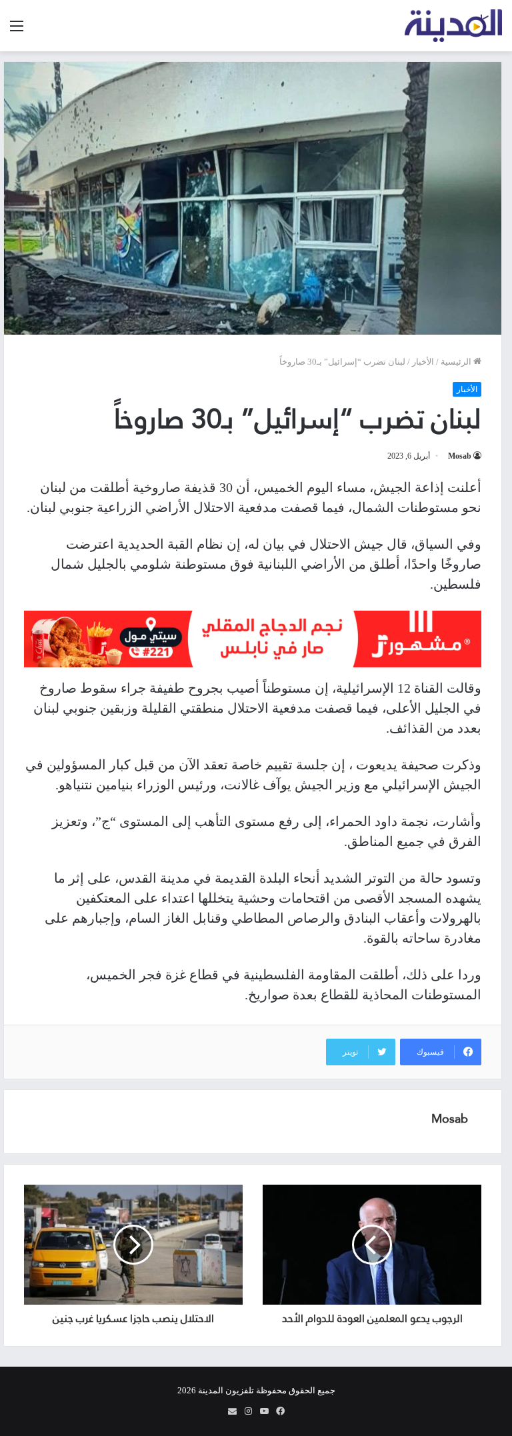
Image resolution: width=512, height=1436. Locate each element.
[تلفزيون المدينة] (454, 25)
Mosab (459, 456)
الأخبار (423, 362)
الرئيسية (457, 362)
